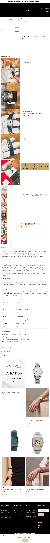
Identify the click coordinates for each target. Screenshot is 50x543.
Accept (25, 540)
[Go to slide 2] (10, 242)
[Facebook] (39, 525)
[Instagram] (39, 527)
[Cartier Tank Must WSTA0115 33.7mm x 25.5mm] (13, 442)
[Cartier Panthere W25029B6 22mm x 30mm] (13, 373)
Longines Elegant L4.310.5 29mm (35, 421)
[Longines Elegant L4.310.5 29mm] (37, 373)
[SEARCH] (37, 19)
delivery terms (5, 295)
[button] (2, 20)
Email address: (41, 508)
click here (23, 10)
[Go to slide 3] (11, 242)
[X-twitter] (44, 525)
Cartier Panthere (28, 292)
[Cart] (47, 19)
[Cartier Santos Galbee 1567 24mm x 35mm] (37, 442)
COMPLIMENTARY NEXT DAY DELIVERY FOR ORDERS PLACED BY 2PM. (25, 1)
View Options (35, 197)
